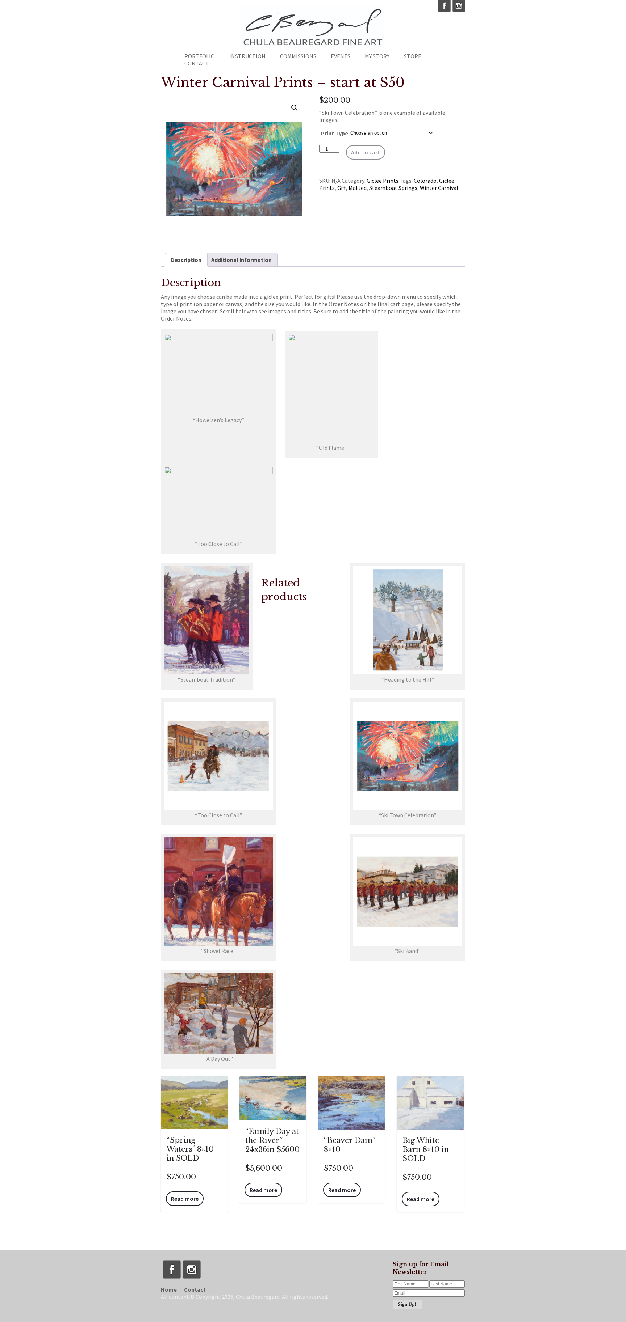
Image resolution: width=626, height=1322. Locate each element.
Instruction (247, 56)
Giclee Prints (382, 180)
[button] (294, 107)
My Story (377, 56)
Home (169, 1289)
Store (412, 56)
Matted (358, 187)
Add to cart (365, 152)
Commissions (298, 56)
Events (340, 56)
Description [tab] (186, 259)
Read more (185, 1198)
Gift (341, 187)
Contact (196, 63)
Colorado (425, 180)
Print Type (334, 133)
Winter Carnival (439, 187)
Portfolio (199, 56)
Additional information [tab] (241, 259)
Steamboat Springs (393, 187)
